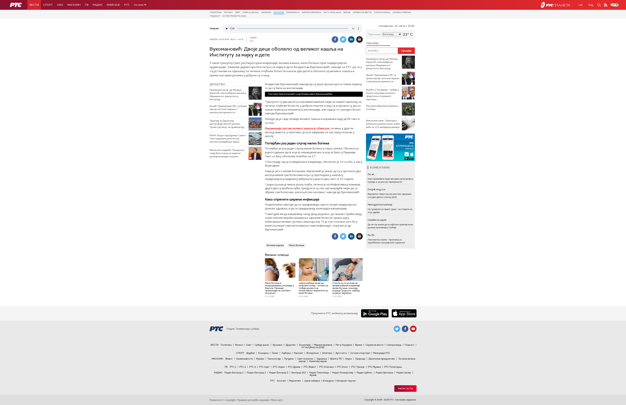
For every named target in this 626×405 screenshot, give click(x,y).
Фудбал (250, 353)
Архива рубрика (402, 12)
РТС (127, 5)
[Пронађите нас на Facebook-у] (405, 329)
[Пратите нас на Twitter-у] (397, 329)
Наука (348, 358)
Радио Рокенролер (342, 372)
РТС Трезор (358, 366)
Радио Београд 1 (234, 372)
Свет (237, 12)
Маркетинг (295, 380)
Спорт (48, 5)
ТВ (86, 5)
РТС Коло (342, 366)
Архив (313, 375)
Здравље (321, 358)
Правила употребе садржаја (253, 399)
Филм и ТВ (336, 358)
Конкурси (328, 380)
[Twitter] (343, 39)
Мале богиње (296, 245)
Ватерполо (312, 353)
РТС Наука (279, 366)
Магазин (74, 5)
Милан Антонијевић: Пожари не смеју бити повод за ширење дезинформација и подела (226, 153)
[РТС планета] (555, 5)
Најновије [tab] (372, 43)
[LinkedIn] (351, 39)
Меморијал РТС (381, 353)
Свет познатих (305, 358)
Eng (591, 5)
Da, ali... (371, 174)
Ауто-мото (341, 353)
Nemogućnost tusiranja (380, 204)
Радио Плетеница (319, 372)
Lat (581, 5)
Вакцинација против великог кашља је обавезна (297, 128)
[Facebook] (335, 39)
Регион (228, 12)
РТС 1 (233, 366)
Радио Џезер (403, 372)
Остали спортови (360, 353)
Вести (34, 5)
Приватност (216, 399)
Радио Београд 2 (256, 372)
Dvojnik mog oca (376, 189)
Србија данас (251, 12)
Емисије (113, 5)
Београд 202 (298, 372)
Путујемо (289, 358)
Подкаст (215, 16)
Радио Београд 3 (278, 372)
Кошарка (263, 353)
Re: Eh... (372, 235)
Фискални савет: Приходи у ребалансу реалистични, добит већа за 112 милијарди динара (383, 123)
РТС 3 (252, 366)
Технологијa (274, 358)
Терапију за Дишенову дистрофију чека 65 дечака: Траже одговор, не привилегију (226, 124)
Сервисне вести (362, 12)
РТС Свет (264, 366)
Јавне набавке (312, 380)
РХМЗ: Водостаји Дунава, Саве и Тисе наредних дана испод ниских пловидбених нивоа (227, 138)
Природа (360, 358)
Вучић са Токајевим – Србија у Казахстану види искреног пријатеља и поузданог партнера (382, 94)
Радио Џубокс (365, 372)
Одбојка (286, 353)
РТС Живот (310, 366)
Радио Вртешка (384, 372)
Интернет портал (346, 380)
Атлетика (327, 353)
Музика (260, 358)
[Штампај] (359, 39)
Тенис (275, 353)
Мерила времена (311, 12)
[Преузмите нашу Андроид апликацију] (374, 313)
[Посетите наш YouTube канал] (413, 329)
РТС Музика (374, 366)
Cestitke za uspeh (377, 219)
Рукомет (298, 353)
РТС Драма (294, 366)
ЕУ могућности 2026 (234, 16)
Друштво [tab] (217, 84)
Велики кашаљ (275, 245)
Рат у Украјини (332, 12)
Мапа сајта (405, 388)
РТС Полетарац (393, 366)
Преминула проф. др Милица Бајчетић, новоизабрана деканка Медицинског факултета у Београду (227, 94)
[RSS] (605, 5)
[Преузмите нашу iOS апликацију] (404, 313)
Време (346, 12)
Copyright (230, 399)
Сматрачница (382, 12)
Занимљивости (244, 358)
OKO (60, 5)
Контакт (281, 380)
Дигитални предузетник (382, 358)
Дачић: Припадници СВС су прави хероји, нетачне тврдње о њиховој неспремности (228, 109)
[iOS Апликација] (390, 147)
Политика (216, 12)
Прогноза (374, 34)
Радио (98, 5)
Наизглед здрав (318, 361)
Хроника (266, 12)
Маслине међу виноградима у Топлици (382, 107)
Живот (229, 358)
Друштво (279, 12)
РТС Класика (326, 366)
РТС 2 (242, 366)
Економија (292, 12)
